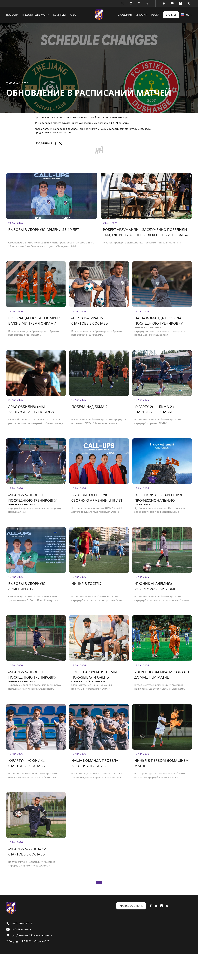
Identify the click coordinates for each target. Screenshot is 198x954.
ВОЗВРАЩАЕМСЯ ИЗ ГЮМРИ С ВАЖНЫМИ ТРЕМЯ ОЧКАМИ (34, 321)
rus (187, 14)
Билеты (171, 14)
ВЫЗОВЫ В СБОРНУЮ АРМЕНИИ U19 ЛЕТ (43, 229)
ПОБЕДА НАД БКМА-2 (89, 406)
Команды (59, 14)
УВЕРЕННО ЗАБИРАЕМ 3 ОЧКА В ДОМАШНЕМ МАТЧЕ (161, 675)
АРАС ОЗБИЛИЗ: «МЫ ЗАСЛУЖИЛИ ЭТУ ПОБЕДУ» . (32, 409)
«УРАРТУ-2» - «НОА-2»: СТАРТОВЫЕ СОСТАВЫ (27, 852)
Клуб (73, 14)
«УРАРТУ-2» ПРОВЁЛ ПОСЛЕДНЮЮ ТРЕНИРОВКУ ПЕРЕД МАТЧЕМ (32, 499)
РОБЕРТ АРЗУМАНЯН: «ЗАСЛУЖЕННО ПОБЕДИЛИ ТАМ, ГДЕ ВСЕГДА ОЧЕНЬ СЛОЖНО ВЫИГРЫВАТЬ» (145, 232)
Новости (12, 14)
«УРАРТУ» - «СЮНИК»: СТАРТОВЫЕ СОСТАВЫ (27, 763)
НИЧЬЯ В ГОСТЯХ (86, 583)
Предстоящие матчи (35, 14)
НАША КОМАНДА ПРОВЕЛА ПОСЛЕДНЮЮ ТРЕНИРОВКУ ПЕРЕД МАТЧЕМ (158, 322)
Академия (125, 14)
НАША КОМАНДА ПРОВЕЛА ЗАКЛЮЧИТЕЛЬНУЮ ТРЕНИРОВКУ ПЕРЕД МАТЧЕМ (96, 764)
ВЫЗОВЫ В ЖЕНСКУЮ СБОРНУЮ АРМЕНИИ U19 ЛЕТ (96, 498)
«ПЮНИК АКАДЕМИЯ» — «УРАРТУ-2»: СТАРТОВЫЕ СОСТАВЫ (155, 587)
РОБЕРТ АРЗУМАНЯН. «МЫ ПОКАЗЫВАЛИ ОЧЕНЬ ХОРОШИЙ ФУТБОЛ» (94, 676)
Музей (155, 14)
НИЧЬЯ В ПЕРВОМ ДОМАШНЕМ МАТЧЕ (161, 763)
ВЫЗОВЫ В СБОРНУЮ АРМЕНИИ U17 (27, 586)
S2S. (47, 941)
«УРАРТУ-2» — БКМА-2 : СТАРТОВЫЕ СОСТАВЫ (154, 409)
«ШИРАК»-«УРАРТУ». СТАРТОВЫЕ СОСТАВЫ (90, 321)
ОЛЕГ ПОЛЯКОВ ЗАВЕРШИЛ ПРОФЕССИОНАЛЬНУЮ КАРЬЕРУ (158, 499)
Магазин (141, 14)
